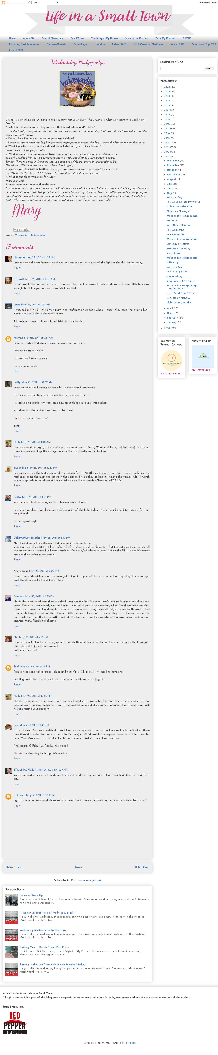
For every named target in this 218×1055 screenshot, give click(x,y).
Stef (16, 666)
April (170, 308)
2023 (167, 100)
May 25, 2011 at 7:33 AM (36, 304)
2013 (167, 147)
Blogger (130, 1043)
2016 (167, 133)
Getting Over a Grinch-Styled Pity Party (44, 947)
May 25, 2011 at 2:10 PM (39, 596)
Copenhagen (80, 44)
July (170, 183)
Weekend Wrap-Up (31, 895)
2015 (167, 137)
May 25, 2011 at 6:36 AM (40, 279)
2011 (167, 156)
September (174, 174)
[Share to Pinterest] (28, 230)
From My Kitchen (165, 38)
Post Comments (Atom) (86, 880)
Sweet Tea (20, 468)
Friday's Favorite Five (179, 206)
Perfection (172, 220)
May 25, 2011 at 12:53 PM (42, 468)
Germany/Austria (56, 44)
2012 (167, 151)
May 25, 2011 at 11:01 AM (36, 442)
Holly (17, 442)
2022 (167, 105)
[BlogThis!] (18, 230)
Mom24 (18, 338)
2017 (167, 128)
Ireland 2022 (177, 44)
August (172, 179)
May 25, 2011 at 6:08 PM (35, 666)
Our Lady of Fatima (177, 243)
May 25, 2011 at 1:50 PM (55, 538)
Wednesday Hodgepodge (30, 235)
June (170, 188)
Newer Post (14, 867)
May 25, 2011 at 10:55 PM (36, 696)
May (170, 193)
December (173, 160)
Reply (17, 268)
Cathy (17, 497)
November (173, 165)
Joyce (17, 304)
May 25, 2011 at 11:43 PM (34, 725)
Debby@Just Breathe (27, 538)
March (171, 313)
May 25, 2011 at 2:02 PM (44, 571)
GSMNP (187, 38)
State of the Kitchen (136, 38)
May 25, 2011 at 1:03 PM (36, 497)
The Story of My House (104, 38)
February (173, 317)
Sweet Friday (174, 276)
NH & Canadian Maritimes (148, 44)
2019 (167, 119)
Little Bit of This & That (180, 293)
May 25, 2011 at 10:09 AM (37, 382)
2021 (167, 109)
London (100, 44)
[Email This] (15, 230)
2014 (167, 142)
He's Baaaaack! (175, 234)
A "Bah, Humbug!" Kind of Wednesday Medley (48, 913)
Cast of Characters (52, 38)
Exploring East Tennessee (24, 44)
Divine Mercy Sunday (179, 302)
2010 (167, 328)
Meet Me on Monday (178, 225)
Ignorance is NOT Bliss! (180, 280)
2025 (167, 91)
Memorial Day (174, 197)
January (172, 322)
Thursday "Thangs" (178, 211)
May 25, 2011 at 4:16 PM (33, 637)
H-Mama (19, 257)
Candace (19, 596)
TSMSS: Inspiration (177, 271)
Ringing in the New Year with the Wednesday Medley (52, 964)
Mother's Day (174, 266)
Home (12, 38)
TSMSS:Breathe (175, 229)
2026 (167, 86)
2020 (167, 114)
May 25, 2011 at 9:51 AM (38, 338)
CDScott (19, 279)
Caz (16, 725)
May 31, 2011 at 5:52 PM (40, 795)
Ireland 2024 (16, 50)
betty (17, 382)
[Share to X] (21, 230)
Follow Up (172, 262)
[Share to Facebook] (25, 230)
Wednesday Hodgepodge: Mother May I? (182, 287)
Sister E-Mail (173, 253)
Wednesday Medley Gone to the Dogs (43, 930)
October (172, 169)
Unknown (19, 795)
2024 (167, 95)
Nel (16, 637)
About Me (28, 38)
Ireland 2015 (119, 44)
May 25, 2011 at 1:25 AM (40, 257)
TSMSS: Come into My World (183, 201)
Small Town (77, 38)
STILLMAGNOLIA (25, 770)
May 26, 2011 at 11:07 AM (52, 770)
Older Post (141, 867)
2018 (167, 123)
